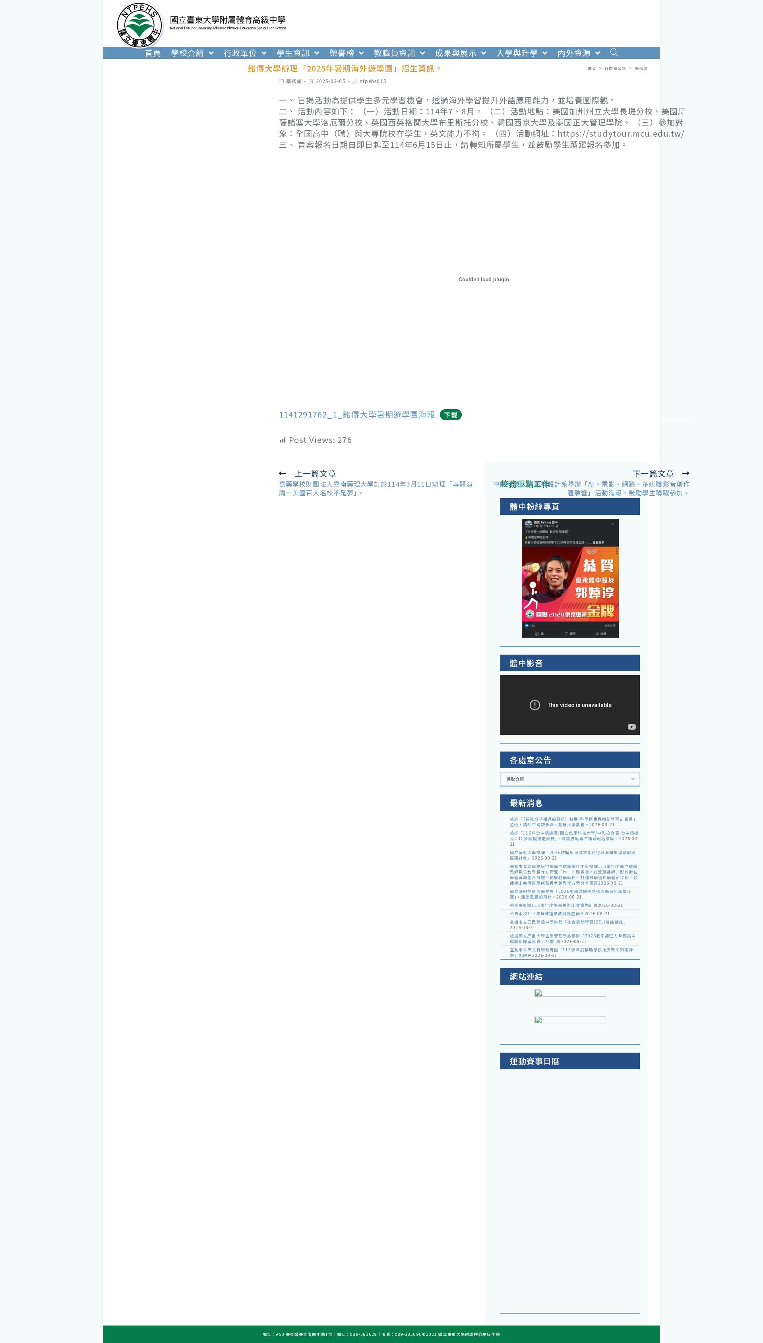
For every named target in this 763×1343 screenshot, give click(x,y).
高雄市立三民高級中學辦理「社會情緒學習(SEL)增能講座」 (569, 922)
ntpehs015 (373, 80)
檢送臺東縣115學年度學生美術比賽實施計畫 (554, 905)
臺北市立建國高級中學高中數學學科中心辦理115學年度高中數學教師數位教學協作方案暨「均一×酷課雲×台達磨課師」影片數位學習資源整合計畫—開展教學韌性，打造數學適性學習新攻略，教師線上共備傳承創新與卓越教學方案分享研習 (574, 874)
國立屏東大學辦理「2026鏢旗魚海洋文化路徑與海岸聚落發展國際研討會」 (573, 855)
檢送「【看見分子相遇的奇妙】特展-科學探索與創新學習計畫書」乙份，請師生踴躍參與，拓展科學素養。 (573, 821)
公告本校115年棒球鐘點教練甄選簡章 (547, 913)
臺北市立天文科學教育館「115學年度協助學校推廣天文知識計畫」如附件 (571, 952)
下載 (450, 414)
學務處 (294, 80)
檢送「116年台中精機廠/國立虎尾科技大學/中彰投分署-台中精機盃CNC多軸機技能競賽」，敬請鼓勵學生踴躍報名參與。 (574, 835)
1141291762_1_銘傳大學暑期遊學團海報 (357, 414)
